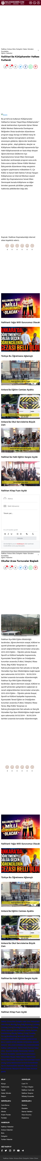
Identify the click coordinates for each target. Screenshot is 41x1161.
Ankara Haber (22, 1048)
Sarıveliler (21, 1065)
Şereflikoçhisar (12, 1036)
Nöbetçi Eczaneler (28, 1096)
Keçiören (34, 1030)
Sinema (24, 1105)
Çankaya (4, 1027)
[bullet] (20, 534)
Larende (18, 1054)
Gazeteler (25, 1108)
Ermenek (24, 1062)
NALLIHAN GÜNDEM (15, 1045)
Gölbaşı (35, 1027)
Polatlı (26, 1033)
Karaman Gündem (12, 1051)
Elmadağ (16, 1027)
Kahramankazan (18, 1030)
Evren (30, 1027)
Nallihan (4, 1048)
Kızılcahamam (6, 1033)
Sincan (3, 1036)
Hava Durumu (26, 1114)
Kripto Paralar (6, 1114)
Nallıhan (4, 1021)
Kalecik (27, 1030)
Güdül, (3, 1030)
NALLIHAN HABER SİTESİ (10, 1039)
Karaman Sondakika (8, 1054)
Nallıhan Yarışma (27, 1093)
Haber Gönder (6, 1093)
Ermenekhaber (33, 1062)
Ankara (9, 1021)
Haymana (9, 1030)
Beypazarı (28, 1024)
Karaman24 (26, 1054)
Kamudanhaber (29, 1059)
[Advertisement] (20, 26)
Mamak (14, 1033)
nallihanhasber (12, 1048)
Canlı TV (25, 1083)
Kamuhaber (20, 1059)
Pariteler (4, 1118)
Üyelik (3, 1090)
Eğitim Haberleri (6, 53)
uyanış (8, 1062)
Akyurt (7, 1024)
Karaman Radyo (25, 1068)
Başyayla (28, 1065)
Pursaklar (32, 1033)
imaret (37, 1059)
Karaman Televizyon (12, 1068)
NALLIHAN (29, 1036)
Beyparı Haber (15, 1057)
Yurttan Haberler (6, 1139)
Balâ (22, 1024)
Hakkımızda (5, 1087)
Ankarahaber (35, 1021)
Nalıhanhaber (31, 1057)
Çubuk (10, 1027)
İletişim (3, 1096)
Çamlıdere (35, 1024)
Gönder (20, 538)
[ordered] (17, 534)
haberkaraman (16, 1062)
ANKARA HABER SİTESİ (28, 1039)
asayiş (3, 1062)
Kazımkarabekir (12, 1065)
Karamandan (23, 1051)
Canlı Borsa (5, 1105)
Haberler (31, 1051)
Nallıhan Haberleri (7, 1126)
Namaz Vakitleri (27, 1111)
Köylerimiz (25, 1118)
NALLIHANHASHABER (31, 1045)
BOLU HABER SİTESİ (8, 1042)
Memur (3, 1059)
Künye (3, 1083)
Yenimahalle (21, 1036)
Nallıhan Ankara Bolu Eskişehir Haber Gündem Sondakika (17, 50)
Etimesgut (23, 1027)
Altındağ (13, 1024)
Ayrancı (3, 1065)
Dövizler (4, 1108)
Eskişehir (19, 1021)
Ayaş (18, 1024)
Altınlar (3, 1111)
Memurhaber (10, 1059)
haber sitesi (27, 1021)
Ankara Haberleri (7, 1130)
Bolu (13, 1021)
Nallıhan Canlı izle (28, 1090)
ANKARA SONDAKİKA (24, 1042)
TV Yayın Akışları (27, 1087)
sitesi (3, 1024)
